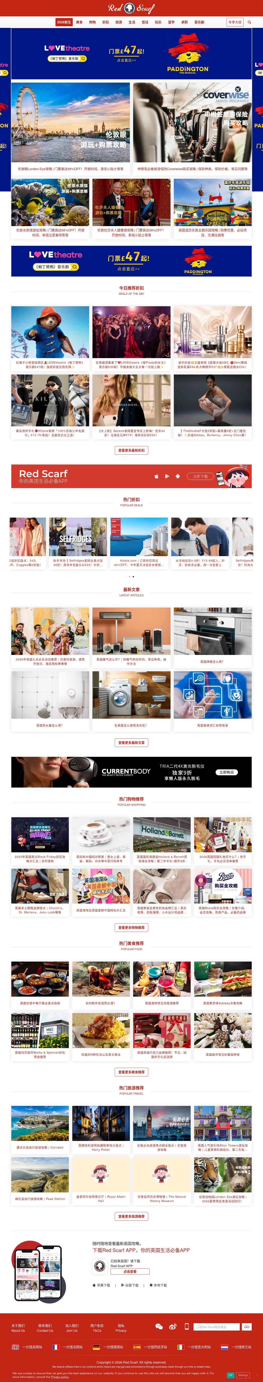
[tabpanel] (40, 545)
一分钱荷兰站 (241, 1346)
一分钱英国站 (32, 1346)
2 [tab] (133, 576)
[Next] (246, 544)
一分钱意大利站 (199, 1346)
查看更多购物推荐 (131, 927)
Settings (243, 1375)
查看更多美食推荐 (131, 1072)
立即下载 (200, 476)
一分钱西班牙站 (155, 1346)
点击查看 (130, 1271)
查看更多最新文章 (131, 742)
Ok (230, 1375)
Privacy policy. (60, 1377)
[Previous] (16, 544)
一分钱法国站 (72, 1346)
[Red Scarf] (131, 4)
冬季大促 (235, 22)
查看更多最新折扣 (131, 450)
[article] (70, 129)
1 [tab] (130, 576)
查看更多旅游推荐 (131, 1216)
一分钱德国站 (113, 1346)
